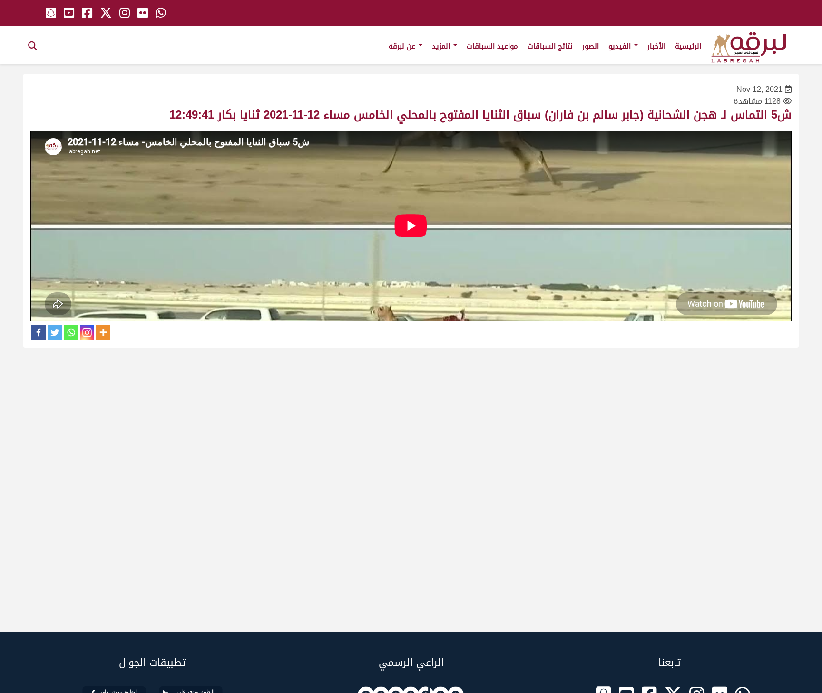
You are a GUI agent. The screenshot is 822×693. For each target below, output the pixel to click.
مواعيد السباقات (492, 46)
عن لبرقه (403, 46)
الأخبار (656, 46)
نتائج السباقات (550, 46)
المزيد (442, 46)
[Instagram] (87, 332)
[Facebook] (38, 332)
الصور (590, 46)
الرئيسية (688, 46)
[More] (103, 332)
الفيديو (620, 46)
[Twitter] (55, 332)
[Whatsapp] (71, 332)
